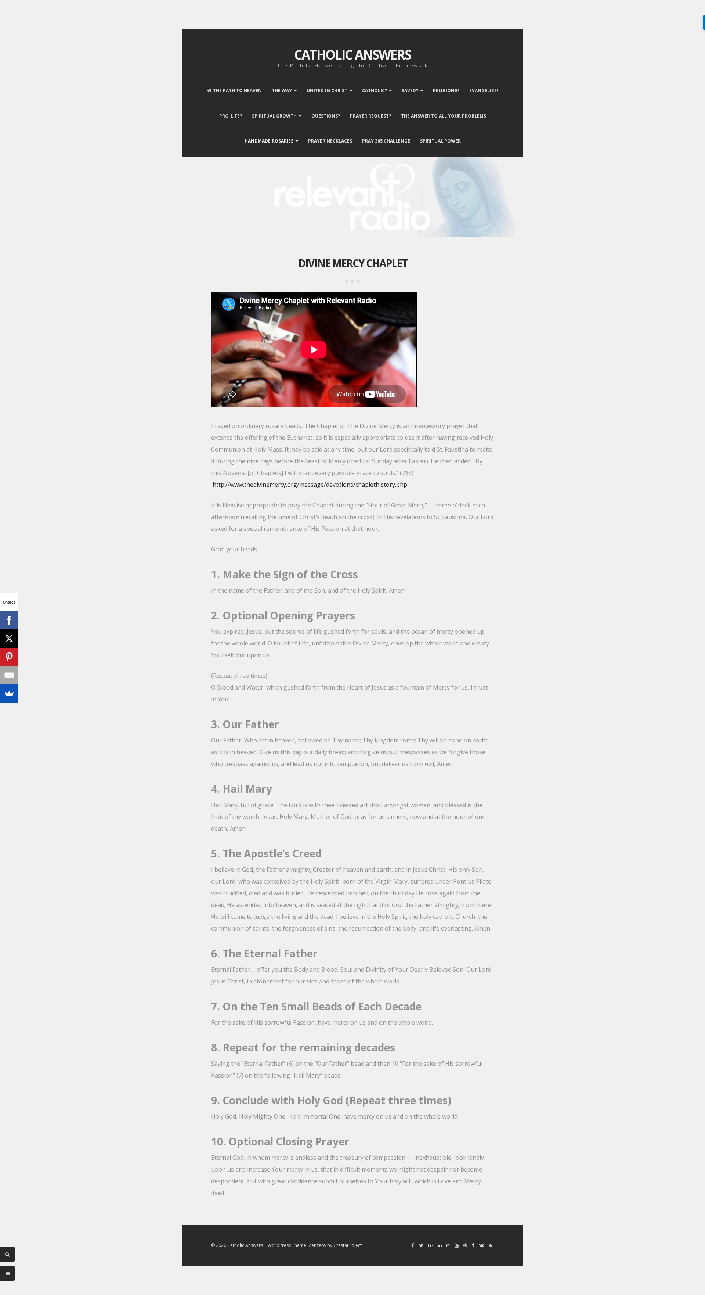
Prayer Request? (370, 116)
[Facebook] (9, 620)
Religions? (446, 90)
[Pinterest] (9, 657)
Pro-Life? (230, 116)
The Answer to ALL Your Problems (443, 116)
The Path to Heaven (237, 90)
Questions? (325, 116)
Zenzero (317, 1245)
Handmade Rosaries (269, 141)
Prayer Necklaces (330, 141)
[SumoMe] (9, 693)
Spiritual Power (440, 141)
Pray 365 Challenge (386, 141)
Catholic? (374, 90)
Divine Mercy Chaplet (352, 263)
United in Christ (327, 90)
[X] (9, 638)
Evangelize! (483, 90)
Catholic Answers (352, 54)
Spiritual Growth (274, 116)
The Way (282, 90)
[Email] (9, 675)
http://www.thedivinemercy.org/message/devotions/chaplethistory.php (310, 485)
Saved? (410, 90)
